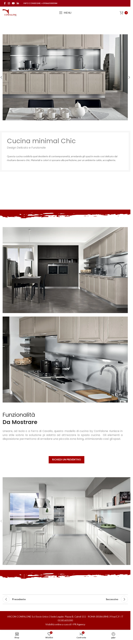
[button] (129, 77)
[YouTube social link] (13, 3)
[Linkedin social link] (18, 3)
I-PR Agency (78, 624)
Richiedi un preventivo (66, 459)
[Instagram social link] (9, 3)
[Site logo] (10, 12)
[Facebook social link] (5, 3)
